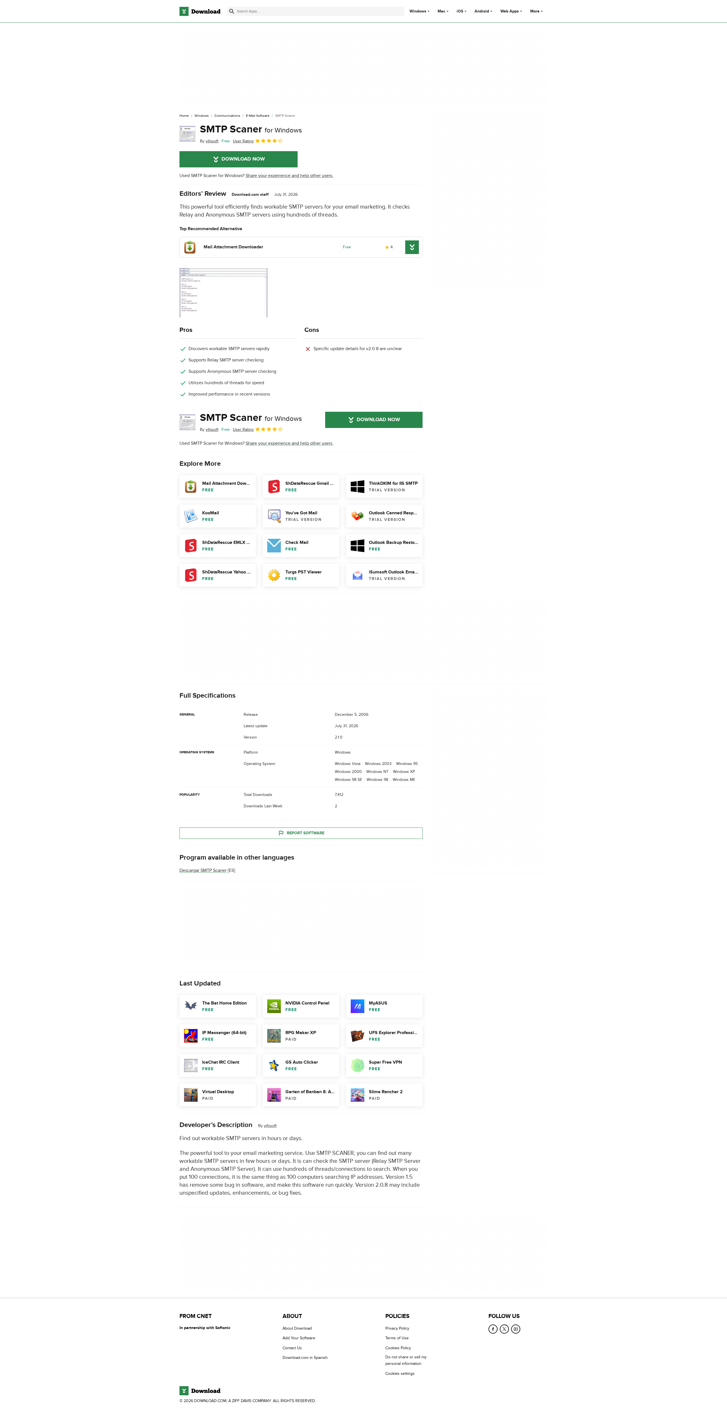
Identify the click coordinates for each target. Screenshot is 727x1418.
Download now (243, 159)
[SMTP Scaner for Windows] (187, 134)
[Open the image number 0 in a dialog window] (223, 292)
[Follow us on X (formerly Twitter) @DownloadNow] (504, 1329)
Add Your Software (299, 1338)
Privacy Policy (397, 1328)
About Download (297, 1328)
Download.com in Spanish (305, 1357)
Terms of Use (397, 1338)
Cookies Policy (398, 1348)
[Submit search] (231, 11)
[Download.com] (199, 11)
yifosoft (270, 1125)
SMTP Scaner (251, 129)
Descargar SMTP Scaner (203, 870)
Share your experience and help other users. (289, 175)
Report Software (305, 833)
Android (482, 11)
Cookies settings (400, 1373)
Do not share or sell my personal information (406, 1360)
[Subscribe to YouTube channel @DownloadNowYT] (515, 1329)
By (209, 141)
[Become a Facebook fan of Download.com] (493, 1329)
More (535, 11)
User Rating (243, 141)
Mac (441, 11)
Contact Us (292, 1348)
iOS (460, 11)
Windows (418, 11)
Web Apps (509, 11)
